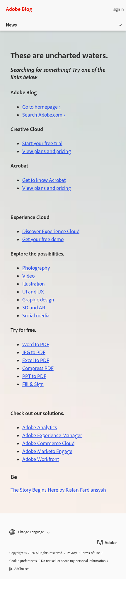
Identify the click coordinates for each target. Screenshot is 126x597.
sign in (118, 9)
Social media (36, 315)
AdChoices (21, 569)
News (11, 25)
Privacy (72, 553)
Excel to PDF (35, 360)
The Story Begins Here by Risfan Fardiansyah (58, 490)
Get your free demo (43, 239)
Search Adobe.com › (43, 115)
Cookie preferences (23, 561)
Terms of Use (90, 553)
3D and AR (33, 307)
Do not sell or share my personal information (73, 561)
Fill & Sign (33, 384)
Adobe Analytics (39, 427)
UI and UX (33, 291)
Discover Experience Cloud (50, 231)
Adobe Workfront (40, 459)
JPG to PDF (33, 352)
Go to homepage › (41, 107)
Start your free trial (42, 143)
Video (28, 276)
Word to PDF (35, 344)
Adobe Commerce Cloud (48, 443)
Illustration (33, 284)
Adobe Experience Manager (52, 435)
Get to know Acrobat (44, 180)
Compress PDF (38, 368)
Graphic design (38, 299)
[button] (63, 532)
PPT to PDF (34, 376)
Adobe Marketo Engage (47, 451)
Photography (36, 268)
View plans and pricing (46, 151)
